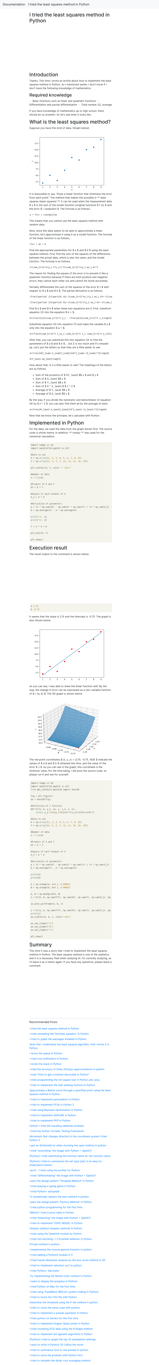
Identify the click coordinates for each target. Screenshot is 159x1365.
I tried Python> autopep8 (44, 1191)
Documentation (14, 4)
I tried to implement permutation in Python (55, 1099)
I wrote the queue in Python (46, 1053)
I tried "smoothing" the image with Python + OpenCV (61, 1150)
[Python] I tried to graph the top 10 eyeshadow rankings (63, 1339)
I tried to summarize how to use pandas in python (59, 1349)
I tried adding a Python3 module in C (51, 1254)
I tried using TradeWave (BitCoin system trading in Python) (64, 1291)
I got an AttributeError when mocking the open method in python (68, 1145)
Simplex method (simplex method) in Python (56, 1228)
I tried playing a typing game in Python (52, 1186)
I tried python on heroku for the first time (54, 1318)
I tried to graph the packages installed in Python (58, 1039)
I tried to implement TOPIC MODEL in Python (56, 1223)
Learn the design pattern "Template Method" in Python (62, 1180)
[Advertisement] (128, 319)
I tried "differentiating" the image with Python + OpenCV (63, 1175)
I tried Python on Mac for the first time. (53, 1286)
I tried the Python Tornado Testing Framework (57, 1131)
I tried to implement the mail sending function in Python (62, 1085)
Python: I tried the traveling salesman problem (57, 1125)
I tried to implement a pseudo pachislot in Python (59, 1312)
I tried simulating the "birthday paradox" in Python (59, 1033)
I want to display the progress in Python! (53, 1281)
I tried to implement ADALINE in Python (53, 1115)
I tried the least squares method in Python (58, 4)
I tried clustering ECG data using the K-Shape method (61, 1328)
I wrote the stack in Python (45, 1063)
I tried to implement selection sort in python (56, 1265)
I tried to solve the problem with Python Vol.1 (56, 1355)
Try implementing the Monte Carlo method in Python (60, 1275)
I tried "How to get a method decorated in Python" (59, 1074)
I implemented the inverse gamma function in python (61, 1249)
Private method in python (44, 1244)
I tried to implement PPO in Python (50, 1120)
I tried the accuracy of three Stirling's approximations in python (67, 1069)
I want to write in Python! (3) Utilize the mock (56, 1344)
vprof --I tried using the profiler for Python (55, 1170)
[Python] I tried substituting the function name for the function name (70, 1155)
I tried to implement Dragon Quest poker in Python (59, 1323)
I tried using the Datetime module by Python (56, 1233)
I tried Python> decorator (45, 1270)
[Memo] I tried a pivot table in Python (52, 1212)
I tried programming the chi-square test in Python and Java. (65, 1079)
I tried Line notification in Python (49, 1058)
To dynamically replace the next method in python (59, 1196)
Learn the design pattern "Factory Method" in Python (61, 1201)
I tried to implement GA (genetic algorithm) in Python (61, 1334)
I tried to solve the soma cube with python (55, 1307)
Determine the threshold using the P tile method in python (64, 1302)
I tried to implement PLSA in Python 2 (52, 1104)
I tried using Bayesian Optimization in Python (56, 1109)
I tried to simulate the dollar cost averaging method (60, 1360)
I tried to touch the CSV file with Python (53, 1297)
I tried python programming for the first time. (56, 1207)
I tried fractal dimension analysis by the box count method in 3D (67, 1260)
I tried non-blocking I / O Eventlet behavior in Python (61, 1238)
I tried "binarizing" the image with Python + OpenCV (60, 1217)
